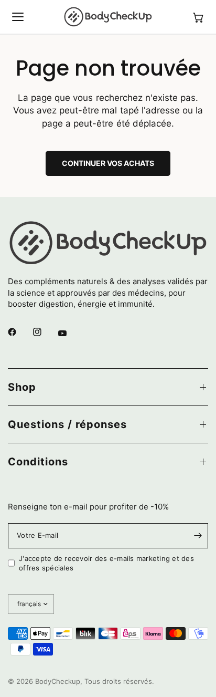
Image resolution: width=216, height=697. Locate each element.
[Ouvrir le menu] (17, 16)
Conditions (38, 461)
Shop (22, 387)
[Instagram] (44, 332)
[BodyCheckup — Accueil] (108, 17)
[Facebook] (19, 332)
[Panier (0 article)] (198, 16)
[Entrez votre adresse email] (197, 535)
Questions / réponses (67, 424)
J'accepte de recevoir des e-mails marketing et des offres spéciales (106, 563)
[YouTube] (69, 333)
